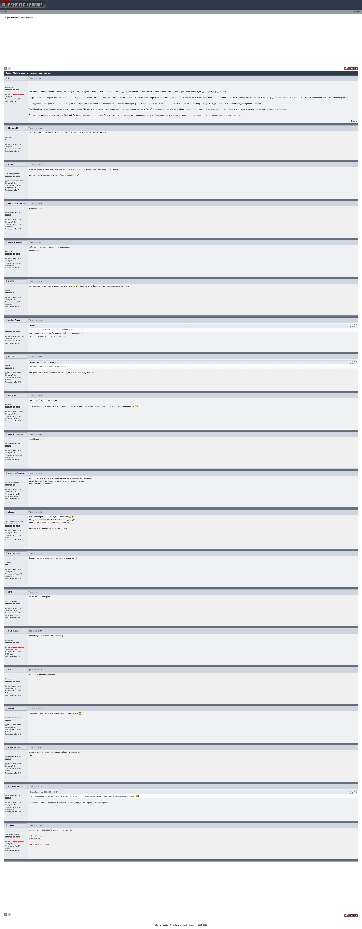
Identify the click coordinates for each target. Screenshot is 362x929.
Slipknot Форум (11, 18)
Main (22, 18)
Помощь (357, 12)
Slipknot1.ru (5, 12)
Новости (29, 18)
